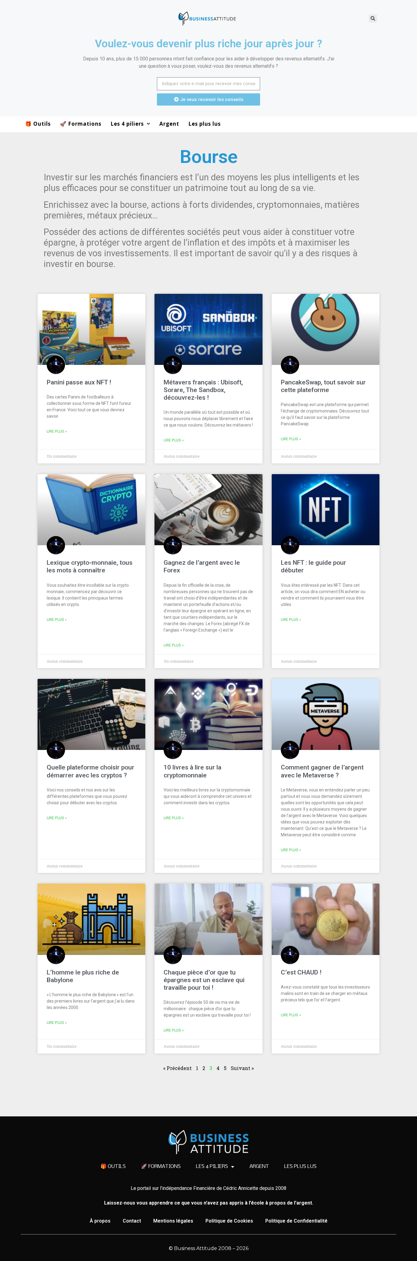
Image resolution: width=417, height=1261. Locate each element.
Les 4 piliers (127, 123)
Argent (169, 123)
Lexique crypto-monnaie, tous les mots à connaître (89, 566)
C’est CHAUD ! (301, 972)
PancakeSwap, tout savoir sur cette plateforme (323, 386)
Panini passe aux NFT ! (79, 382)
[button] (373, 18)
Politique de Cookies (229, 1221)
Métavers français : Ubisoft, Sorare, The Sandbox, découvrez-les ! (203, 390)
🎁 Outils (38, 123)
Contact (132, 1221)
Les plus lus (204, 123)
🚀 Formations (80, 123)
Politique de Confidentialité (296, 1221)
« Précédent (177, 1068)
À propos (100, 1221)
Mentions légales (173, 1221)
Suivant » (242, 1068)
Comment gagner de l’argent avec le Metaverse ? (322, 771)
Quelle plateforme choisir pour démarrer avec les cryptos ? (90, 771)
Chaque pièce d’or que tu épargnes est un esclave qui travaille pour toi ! (204, 980)
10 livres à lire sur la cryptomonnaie (192, 771)
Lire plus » (57, 431)
